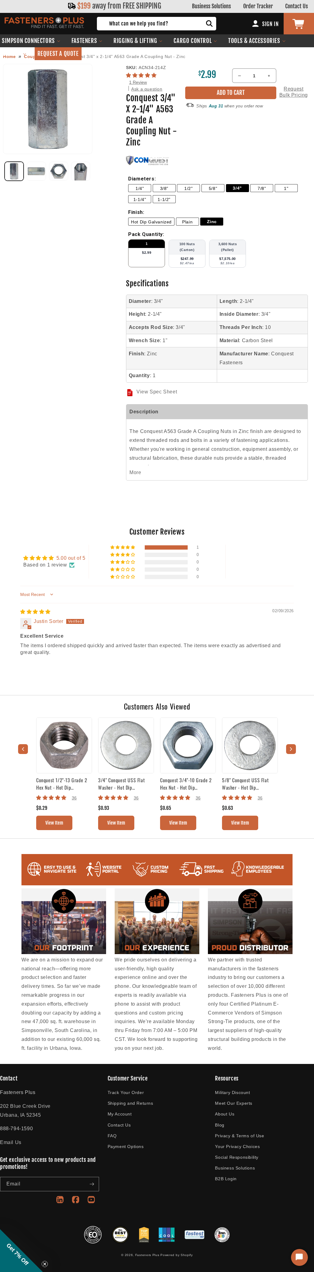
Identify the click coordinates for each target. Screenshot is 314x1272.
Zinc (212, 221)
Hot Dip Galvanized (151, 221)
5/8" (213, 188)
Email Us (10, 1142)
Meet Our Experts (233, 1103)
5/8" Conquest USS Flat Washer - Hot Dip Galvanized (245, 783)
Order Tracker (258, 6)
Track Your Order (126, 1092)
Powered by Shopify (176, 1255)
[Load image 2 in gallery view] (36, 171)
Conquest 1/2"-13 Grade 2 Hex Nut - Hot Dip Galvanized (61, 783)
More (135, 472)
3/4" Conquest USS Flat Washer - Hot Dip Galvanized (121, 783)
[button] (87, 40)
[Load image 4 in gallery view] (80, 171)
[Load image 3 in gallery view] (58, 171)
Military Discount (232, 1092)
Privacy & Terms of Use (239, 1135)
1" (286, 188)
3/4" (237, 188)
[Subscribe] (92, 1184)
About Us (224, 1114)
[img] (35, 611)
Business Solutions (211, 6)
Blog (219, 1125)
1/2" (188, 188)
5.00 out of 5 (71, 558)
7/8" (262, 188)
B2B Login (225, 1178)
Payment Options (126, 1146)
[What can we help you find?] (209, 23)
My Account (120, 1114)
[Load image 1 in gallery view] (14, 171)
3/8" (164, 188)
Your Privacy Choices (237, 1146)
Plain (187, 221)
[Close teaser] (45, 1264)
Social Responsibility (236, 1157)
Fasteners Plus (147, 1255)
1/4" (140, 188)
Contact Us (296, 6)
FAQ (112, 1135)
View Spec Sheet (156, 391)
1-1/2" (164, 199)
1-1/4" (139, 199)
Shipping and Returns (130, 1103)
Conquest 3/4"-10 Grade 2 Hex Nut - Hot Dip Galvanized (186, 783)
